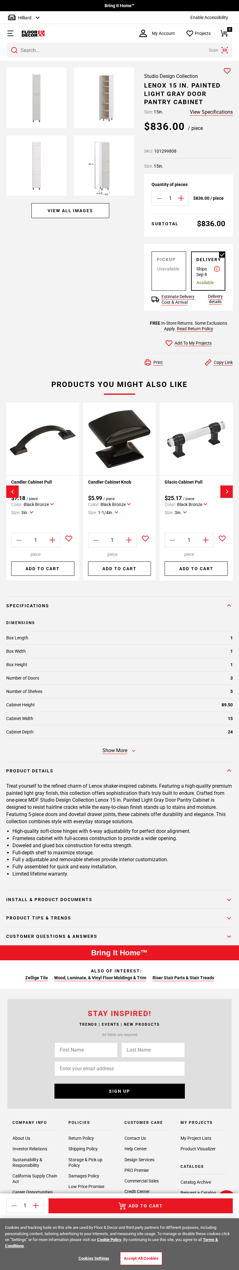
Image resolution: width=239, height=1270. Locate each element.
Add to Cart (43, 568)
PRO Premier (136, 1170)
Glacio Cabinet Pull (184, 482)
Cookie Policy (109, 1239)
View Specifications (211, 112)
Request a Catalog (198, 1192)
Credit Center (137, 1191)
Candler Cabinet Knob (109, 482)
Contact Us (135, 1138)
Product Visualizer (198, 1148)
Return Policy (81, 1138)
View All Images (70, 210)
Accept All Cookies (141, 1258)
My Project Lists (195, 1138)
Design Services (139, 1159)
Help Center (135, 1148)
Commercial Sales (141, 1180)
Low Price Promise (86, 1186)
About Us (21, 1138)
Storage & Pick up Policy (85, 1162)
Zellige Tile (36, 977)
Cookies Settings (93, 1258)
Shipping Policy (83, 1148)
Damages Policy (83, 1175)
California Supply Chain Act (34, 1178)
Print (158, 362)
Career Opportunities (32, 1192)
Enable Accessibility (209, 17)
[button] (7, 33)
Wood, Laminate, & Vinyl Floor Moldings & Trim (100, 977)
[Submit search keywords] (14, 50)
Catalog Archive (195, 1182)
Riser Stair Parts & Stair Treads (183, 977)
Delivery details (215, 299)
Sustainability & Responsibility (27, 1162)
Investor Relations (29, 1148)
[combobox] (119, 50)
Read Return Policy (195, 328)
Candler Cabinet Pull (31, 482)
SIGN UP (119, 1091)
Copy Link (223, 362)
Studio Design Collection (171, 76)
